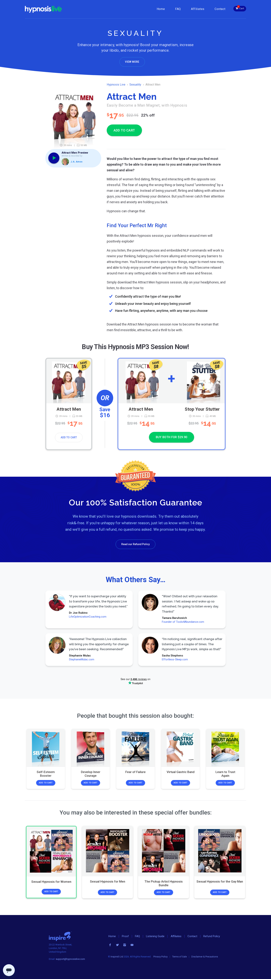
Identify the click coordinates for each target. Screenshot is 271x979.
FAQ (178, 9)
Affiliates (197, 9)
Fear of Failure (135, 772)
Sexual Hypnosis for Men (107, 881)
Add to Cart (69, 437)
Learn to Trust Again (225, 773)
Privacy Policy (160, 956)
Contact (220, 9)
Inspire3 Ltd (117, 956)
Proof (125, 936)
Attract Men (69, 409)
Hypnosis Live (116, 84)
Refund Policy (211, 936)
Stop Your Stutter (202, 409)
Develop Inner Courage (90, 773)
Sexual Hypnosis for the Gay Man (220, 881)
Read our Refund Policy (135, 544)
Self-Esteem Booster (46, 773)
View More (132, 61)
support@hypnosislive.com (70, 959)
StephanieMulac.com (81, 659)
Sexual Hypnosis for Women (51, 881)
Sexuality (135, 84)
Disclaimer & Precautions (204, 956)
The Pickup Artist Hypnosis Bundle (164, 883)
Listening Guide (155, 936)
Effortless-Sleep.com (175, 659)
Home (161, 9)
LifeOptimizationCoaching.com (87, 616)
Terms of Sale (179, 956)
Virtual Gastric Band (180, 772)
